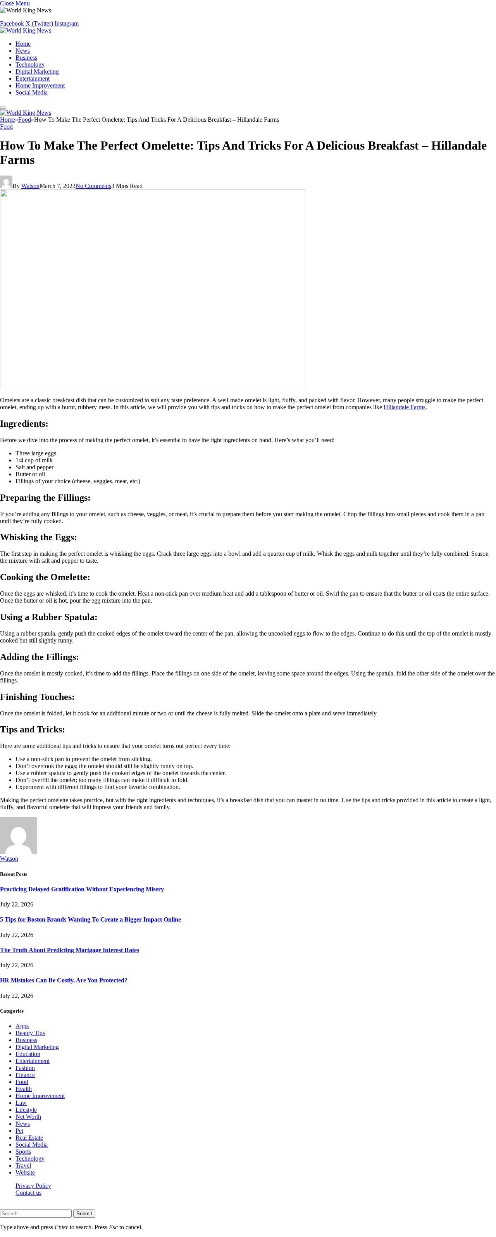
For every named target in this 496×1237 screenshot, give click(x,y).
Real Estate (29, 1137)
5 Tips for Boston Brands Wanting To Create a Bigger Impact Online (90, 919)
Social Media (32, 92)
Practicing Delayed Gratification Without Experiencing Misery (82, 889)
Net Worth (28, 1116)
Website (25, 1172)
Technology (30, 64)
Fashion (25, 1068)
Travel (23, 1165)
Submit (84, 1213)
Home (23, 43)
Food (6, 126)
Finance (25, 1075)
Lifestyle (26, 1109)
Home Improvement (40, 85)
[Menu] (3, 108)
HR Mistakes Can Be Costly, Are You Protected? (63, 980)
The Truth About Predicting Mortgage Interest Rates (69, 950)
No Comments (93, 186)
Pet (19, 1130)
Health (24, 1088)
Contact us (28, 1192)
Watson (30, 186)
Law (21, 1102)
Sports (23, 1151)
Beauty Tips (30, 1033)
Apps (22, 1026)
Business (26, 57)
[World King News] (25, 30)
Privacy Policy (33, 1185)
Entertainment (33, 78)
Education (28, 1054)
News (23, 50)
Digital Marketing (37, 71)
